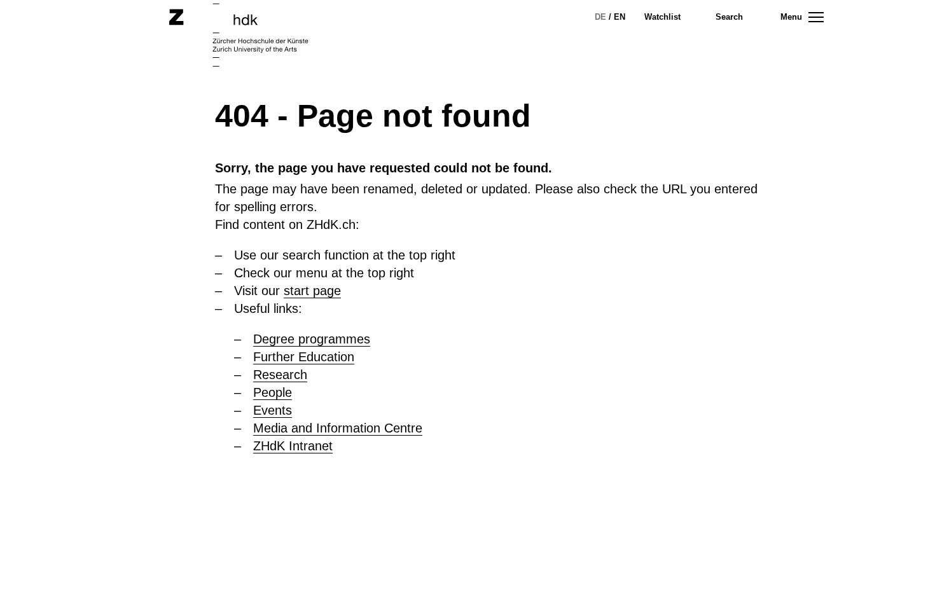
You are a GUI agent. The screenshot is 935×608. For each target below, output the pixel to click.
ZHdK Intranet (293, 446)
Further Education (303, 357)
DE (600, 17)
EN (619, 17)
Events (272, 410)
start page (312, 291)
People (272, 392)
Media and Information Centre (337, 428)
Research (280, 375)
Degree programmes (311, 339)
